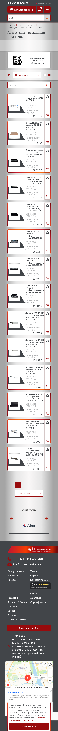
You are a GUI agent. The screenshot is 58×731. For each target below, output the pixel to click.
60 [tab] (32, 533)
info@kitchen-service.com (27, 564)
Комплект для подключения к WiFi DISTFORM (34, 98)
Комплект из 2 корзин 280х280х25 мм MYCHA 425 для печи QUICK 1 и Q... (34, 153)
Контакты (12, 606)
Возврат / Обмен (17, 601)
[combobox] (27, 75)
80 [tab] (40, 533)
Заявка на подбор (29, 628)
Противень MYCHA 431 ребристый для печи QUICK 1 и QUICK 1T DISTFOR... (34, 397)
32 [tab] (21, 533)
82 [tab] (41, 533)
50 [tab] (28, 533)
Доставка (35, 597)
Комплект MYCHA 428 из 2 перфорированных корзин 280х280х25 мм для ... (33, 234)
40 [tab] (24, 533)
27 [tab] (19, 533)
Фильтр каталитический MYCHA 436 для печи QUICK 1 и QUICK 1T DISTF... (34, 451)
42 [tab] (25, 533)
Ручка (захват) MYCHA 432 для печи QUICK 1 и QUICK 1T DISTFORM (34, 424)
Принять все (29, 726)
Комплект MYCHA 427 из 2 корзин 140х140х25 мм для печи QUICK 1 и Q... (33, 207)
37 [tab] (23, 533)
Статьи (11, 614)
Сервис (34, 575)
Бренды (11, 610)
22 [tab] (17, 533)
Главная (11, 25)
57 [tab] (31, 533)
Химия (33, 571)
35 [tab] (22, 533)
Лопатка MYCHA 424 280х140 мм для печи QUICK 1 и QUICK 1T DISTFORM (34, 343)
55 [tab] (30, 533)
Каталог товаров (26, 25)
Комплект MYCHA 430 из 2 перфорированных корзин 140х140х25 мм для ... (33, 289)
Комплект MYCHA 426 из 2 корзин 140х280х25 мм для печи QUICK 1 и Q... (33, 180)
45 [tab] (26, 533)
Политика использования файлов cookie (27, 718)
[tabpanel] (29, 518)
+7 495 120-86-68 (17, 3)
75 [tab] (38, 533)
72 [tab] (37, 533)
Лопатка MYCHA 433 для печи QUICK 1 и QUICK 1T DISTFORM (34, 370)
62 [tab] (33, 533)
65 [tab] (34, 533)
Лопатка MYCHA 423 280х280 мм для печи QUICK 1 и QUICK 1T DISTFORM (34, 316)
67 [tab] (35, 533)
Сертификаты (38, 601)
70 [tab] (36, 533)
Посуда (11, 579)
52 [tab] (29, 533)
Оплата (34, 593)
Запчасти (12, 575)
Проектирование (16, 619)
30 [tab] (20, 533)
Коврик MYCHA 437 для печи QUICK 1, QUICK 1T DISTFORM (33, 126)
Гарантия (12, 597)
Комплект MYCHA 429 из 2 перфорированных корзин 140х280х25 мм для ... (33, 261)
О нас (10, 593)
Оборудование (15, 571)
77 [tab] (39, 533)
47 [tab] (27, 533)
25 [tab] (18, 533)
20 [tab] (16, 533)
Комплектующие (39, 579)
